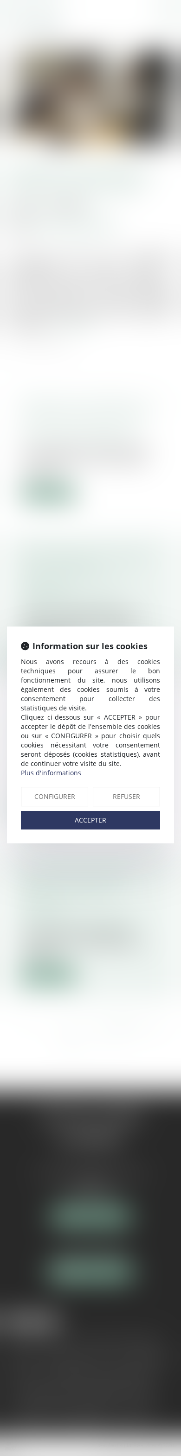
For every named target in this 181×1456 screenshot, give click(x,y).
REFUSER (126, 796)
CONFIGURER (54, 796)
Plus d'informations (51, 772)
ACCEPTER (90, 820)
